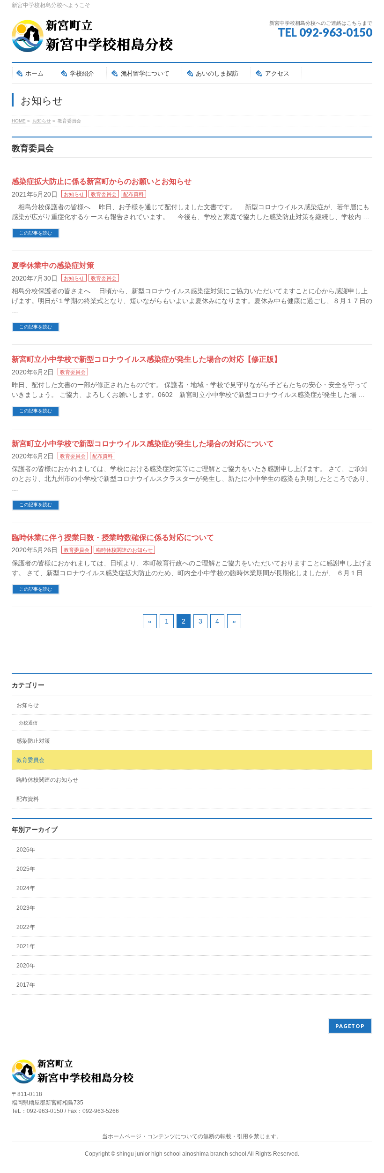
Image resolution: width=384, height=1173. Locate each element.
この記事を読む (35, 233)
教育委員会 (104, 194)
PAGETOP (350, 1026)
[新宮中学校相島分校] (92, 42)
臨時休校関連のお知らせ (124, 550)
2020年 (25, 965)
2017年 (25, 985)
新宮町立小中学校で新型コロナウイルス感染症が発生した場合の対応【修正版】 (146, 359)
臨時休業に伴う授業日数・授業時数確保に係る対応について (113, 537)
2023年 (25, 908)
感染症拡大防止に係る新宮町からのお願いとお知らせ (102, 181)
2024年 (25, 888)
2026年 (25, 849)
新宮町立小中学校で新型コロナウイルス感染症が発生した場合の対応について (143, 444)
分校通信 (28, 722)
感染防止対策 (33, 741)
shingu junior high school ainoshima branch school (182, 1153)
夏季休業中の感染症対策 (53, 265)
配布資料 (133, 194)
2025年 (25, 869)
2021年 (25, 946)
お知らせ (74, 194)
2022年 (25, 927)
